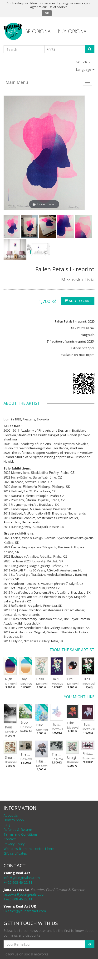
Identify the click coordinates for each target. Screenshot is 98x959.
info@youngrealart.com (22, 877)
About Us (11, 815)
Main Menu (16, 82)
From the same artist (72, 649)
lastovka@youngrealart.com (25, 894)
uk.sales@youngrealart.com (25, 911)
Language (84, 69)
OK (46, 13)
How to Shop (14, 820)
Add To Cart (79, 300)
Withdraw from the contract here (29, 848)
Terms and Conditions (21, 834)
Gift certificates (15, 853)
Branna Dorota (15, 762)
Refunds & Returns (18, 829)
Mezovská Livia (77, 279)
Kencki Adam (14, 732)
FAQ (7, 825)
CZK (84, 62)
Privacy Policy (14, 844)
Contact (10, 839)
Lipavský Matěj (31, 727)
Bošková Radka (31, 759)
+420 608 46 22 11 (18, 882)
